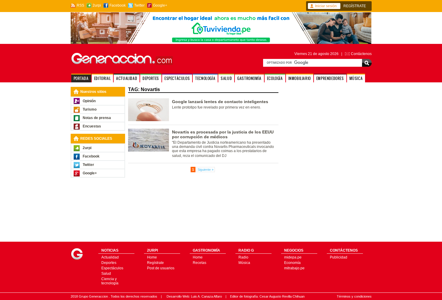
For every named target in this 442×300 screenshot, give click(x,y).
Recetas (199, 263)
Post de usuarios (160, 268)
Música (244, 263)
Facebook (117, 5)
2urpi (97, 5)
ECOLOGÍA (275, 78)
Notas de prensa (97, 118)
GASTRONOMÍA (249, 78)
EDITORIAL (102, 78)
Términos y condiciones (354, 296)
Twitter (139, 5)
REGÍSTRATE (354, 6)
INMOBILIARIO (299, 78)
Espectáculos (112, 268)
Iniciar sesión (326, 6)
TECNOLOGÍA (205, 78)
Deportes (108, 263)
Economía (292, 263)
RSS (80, 5)
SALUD (226, 78)
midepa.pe (293, 257)
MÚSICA (356, 78)
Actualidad (110, 257)
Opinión (89, 101)
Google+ (160, 5)
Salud (106, 273)
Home (152, 257)
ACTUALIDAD (126, 78)
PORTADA (81, 78)
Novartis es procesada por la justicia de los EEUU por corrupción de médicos (223, 134)
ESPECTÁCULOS (177, 78)
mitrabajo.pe (294, 268)
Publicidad (338, 257)
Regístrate (155, 263)
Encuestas (92, 126)
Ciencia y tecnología (109, 281)
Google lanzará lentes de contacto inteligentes (220, 101)
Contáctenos (361, 54)
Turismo (90, 109)
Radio (243, 257)
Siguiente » (205, 169)
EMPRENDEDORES (330, 78)
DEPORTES (151, 78)
